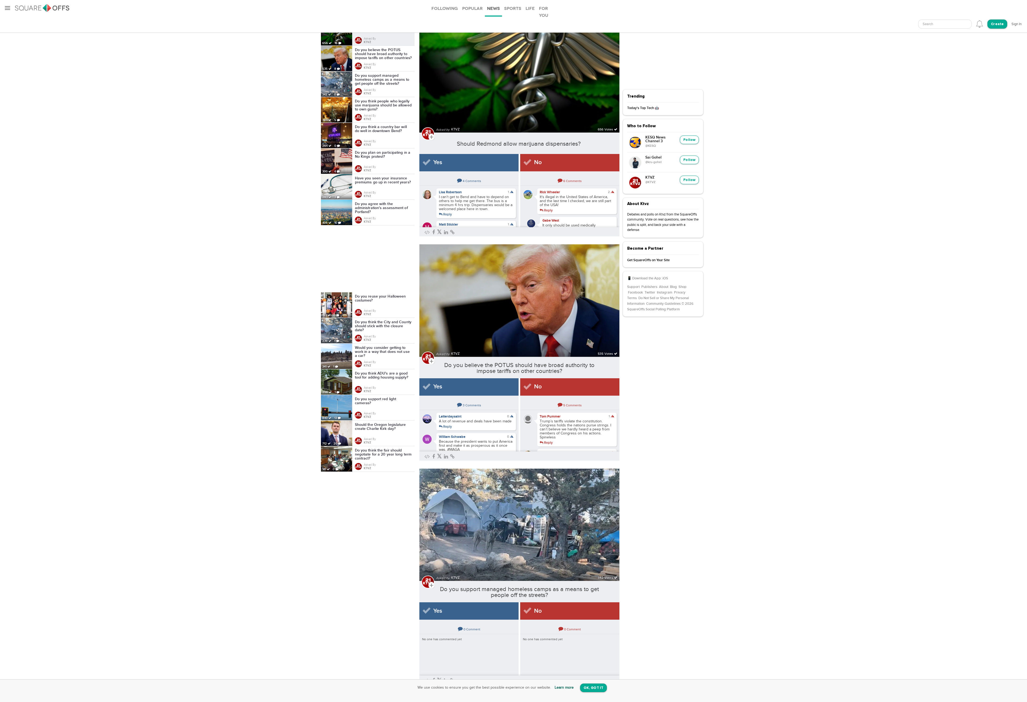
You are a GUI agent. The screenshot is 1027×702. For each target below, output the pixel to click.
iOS (665, 278)
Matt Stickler (448, 224)
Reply (447, 214)
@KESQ (650, 146)
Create (997, 24)
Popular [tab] (472, 8)
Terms (632, 298)
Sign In (1016, 24)
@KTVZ (650, 182)
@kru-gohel (653, 162)
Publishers (649, 287)
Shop (683, 287)
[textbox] (944, 24)
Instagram (664, 292)
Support (633, 287)
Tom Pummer (550, 416)
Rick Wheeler (550, 192)
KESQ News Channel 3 (655, 139)
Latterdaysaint (450, 416)
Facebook (635, 292)
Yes (437, 162)
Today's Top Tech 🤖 (643, 108)
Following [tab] (444, 8)
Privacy (679, 292)
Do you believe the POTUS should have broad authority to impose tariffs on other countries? (519, 368)
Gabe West (550, 220)
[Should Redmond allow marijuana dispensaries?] (519, 73)
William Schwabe (452, 437)
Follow (689, 140)
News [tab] (493, 8)
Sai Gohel (653, 157)
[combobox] (945, 24)
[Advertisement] (368, 258)
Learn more (564, 687)
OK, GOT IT (593, 688)
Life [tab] (530, 8)
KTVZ (649, 177)
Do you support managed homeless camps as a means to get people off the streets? (519, 592)
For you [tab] (543, 12)
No (538, 162)
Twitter (650, 292)
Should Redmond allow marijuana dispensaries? (519, 143)
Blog (673, 287)
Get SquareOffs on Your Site (648, 260)
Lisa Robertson (450, 192)
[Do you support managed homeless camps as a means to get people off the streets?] (519, 522)
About (663, 287)
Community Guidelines (663, 304)
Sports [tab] (512, 8)
